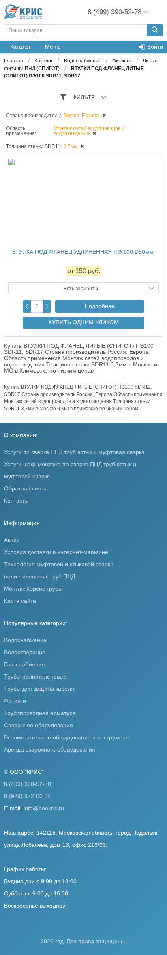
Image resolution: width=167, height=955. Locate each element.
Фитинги (15, 701)
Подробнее (100, 306)
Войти (155, 46)
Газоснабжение (24, 664)
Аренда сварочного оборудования (49, 749)
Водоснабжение (25, 640)
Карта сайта (20, 600)
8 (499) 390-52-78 (27, 784)
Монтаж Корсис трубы (33, 588)
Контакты (16, 500)
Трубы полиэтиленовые (35, 676)
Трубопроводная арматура (40, 713)
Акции (12, 540)
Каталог (20, 46)
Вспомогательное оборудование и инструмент (66, 737)
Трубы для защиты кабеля (39, 688)
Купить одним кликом (84, 322)
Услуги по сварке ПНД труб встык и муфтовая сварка (74, 452)
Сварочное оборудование (38, 725)
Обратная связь (25, 488)
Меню (53, 46)
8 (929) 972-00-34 (27, 796)
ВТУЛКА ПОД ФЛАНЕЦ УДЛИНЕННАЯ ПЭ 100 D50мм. (83, 251)
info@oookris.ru (44, 808)
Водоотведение (24, 652)
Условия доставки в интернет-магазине (56, 552)
